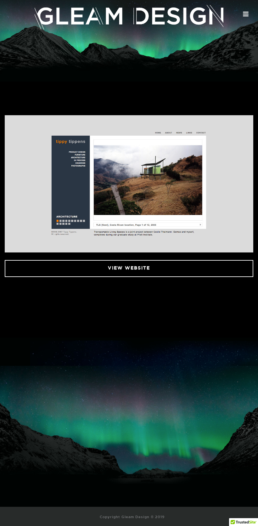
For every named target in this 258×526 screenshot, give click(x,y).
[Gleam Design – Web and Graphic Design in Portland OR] (129, 14)
